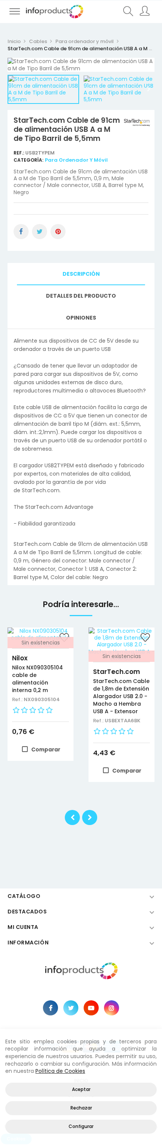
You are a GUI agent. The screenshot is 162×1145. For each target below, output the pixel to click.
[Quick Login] (145, 11)
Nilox (20, 658)
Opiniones (81, 317)
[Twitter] (70, 1007)
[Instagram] (111, 1007)
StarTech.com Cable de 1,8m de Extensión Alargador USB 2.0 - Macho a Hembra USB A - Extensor (121, 696)
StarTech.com (116, 671)
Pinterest (58, 231)
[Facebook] (50, 1007)
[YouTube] (91, 1007)
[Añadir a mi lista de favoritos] (145, 638)
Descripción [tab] (81, 274)
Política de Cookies (60, 1071)
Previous (13, 89)
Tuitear (39, 231)
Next (148, 89)
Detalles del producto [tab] (81, 296)
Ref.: (19, 153)
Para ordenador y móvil (76, 160)
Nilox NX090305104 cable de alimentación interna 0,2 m (37, 679)
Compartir (21, 231)
